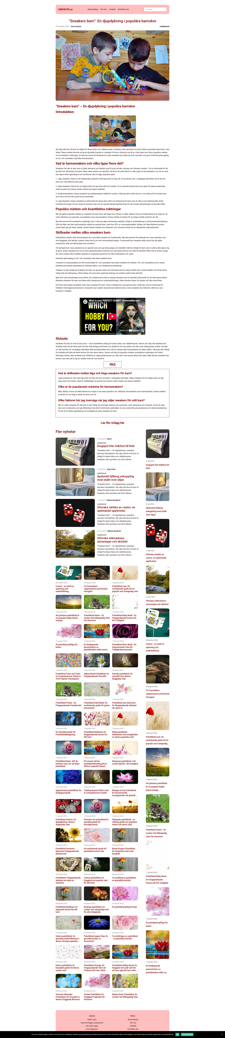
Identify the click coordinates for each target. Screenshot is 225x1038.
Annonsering (93, 9)
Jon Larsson (76, 26)
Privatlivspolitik (187, 1034)
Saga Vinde (111, 469)
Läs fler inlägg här (112, 422)
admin (109, 439)
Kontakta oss (123, 9)
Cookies (112, 9)
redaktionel (164, 26)
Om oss (103, 9)
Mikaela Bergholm (113, 500)
